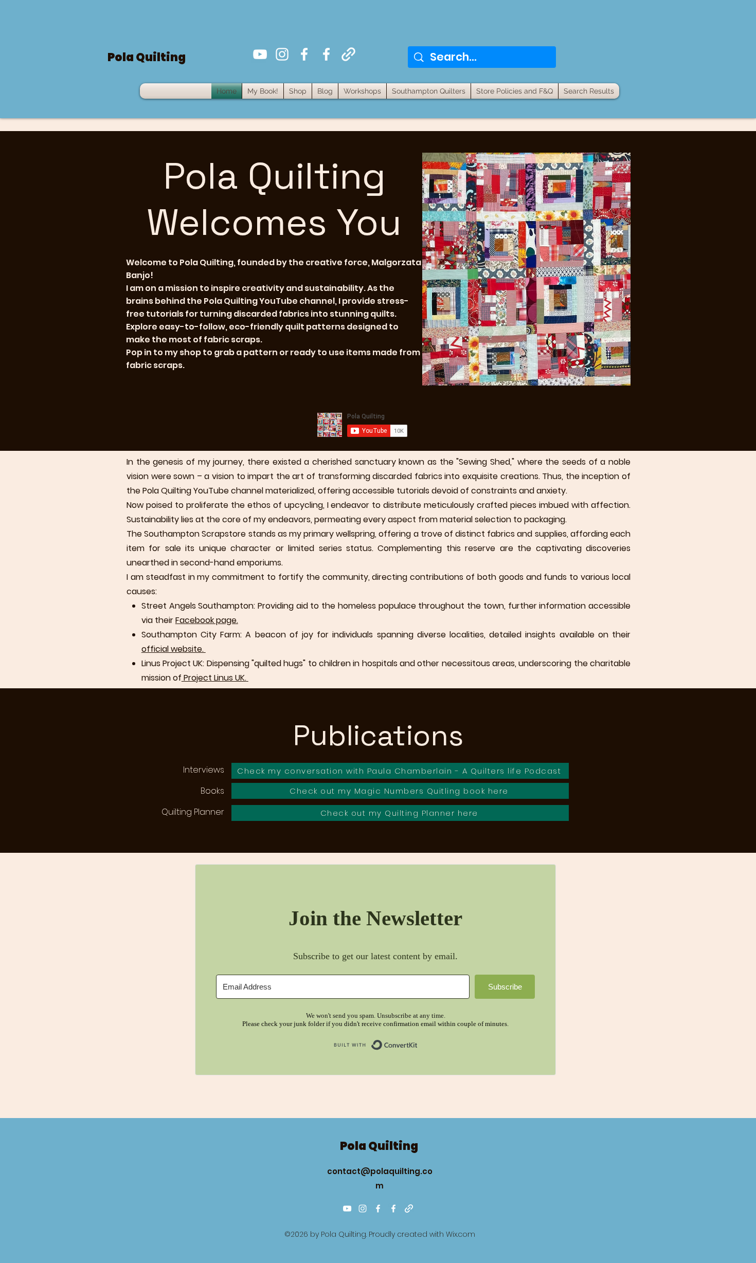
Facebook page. (206, 620)
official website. (173, 649)
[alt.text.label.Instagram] (282, 54)
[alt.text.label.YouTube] (259, 54)
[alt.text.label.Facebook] (304, 54)
